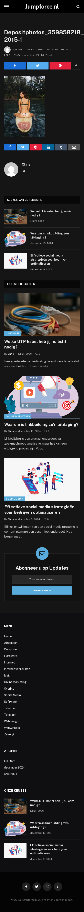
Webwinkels (12, 727)
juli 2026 (9, 761)
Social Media (14, 498)
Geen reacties (25, 55)
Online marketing (18, 416)
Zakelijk (9, 734)
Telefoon (10, 714)
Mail (7, 675)
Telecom (9, 708)
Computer (10, 649)
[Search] (78, 6)
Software (10, 701)
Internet (9, 662)
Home (8, 636)
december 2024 (14, 767)
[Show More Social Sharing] (76, 65)
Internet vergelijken (17, 669)
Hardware (13, 333)
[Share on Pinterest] (60, 65)
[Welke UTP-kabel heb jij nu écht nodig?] (15, 216)
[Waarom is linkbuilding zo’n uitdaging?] (15, 238)
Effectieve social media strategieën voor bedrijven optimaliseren (48, 259)
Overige (9, 688)
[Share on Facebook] (15, 65)
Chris (19, 49)
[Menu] (6, 6)
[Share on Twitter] (37, 65)
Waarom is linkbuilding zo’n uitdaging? (41, 424)
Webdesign (11, 721)
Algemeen (11, 642)
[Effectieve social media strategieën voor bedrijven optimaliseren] (15, 261)
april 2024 (11, 774)
